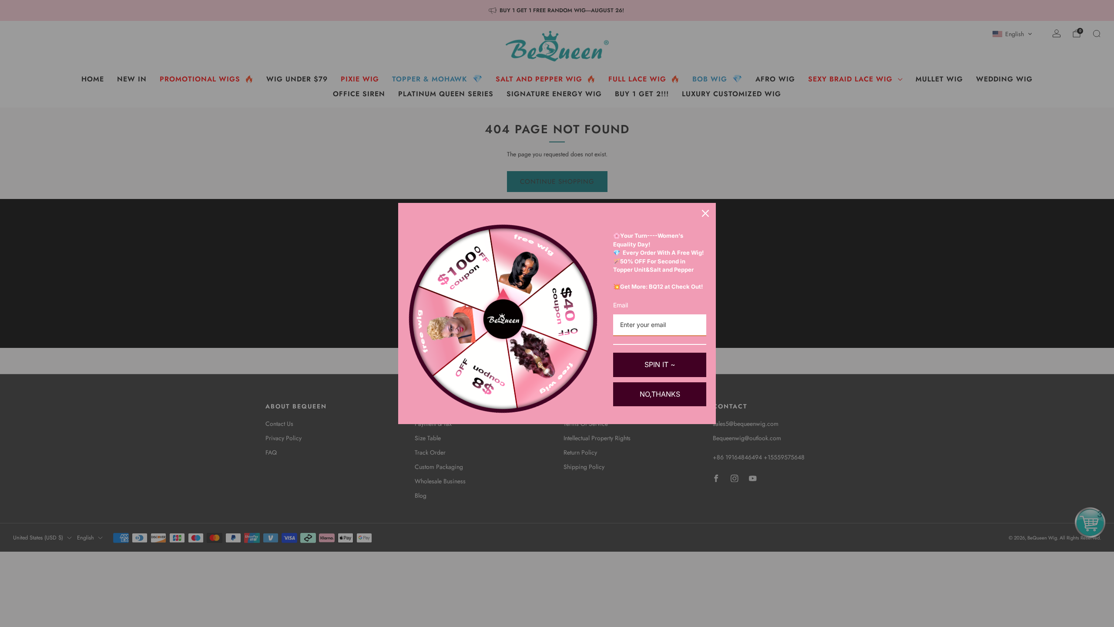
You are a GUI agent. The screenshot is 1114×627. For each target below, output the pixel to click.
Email (620, 305)
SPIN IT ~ (659, 364)
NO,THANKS (660, 394)
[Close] (705, 213)
